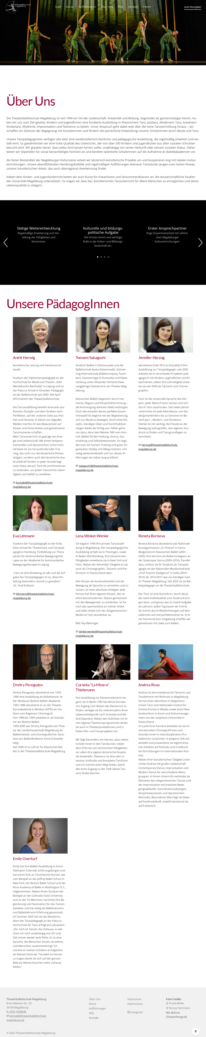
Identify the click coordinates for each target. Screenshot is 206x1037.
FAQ (120, 7)
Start (58, 7)
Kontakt (133, 7)
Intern (147, 7)
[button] (5, 242)
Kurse (69, 7)
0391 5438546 (18, 1011)
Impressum (134, 999)
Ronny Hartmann (179, 1008)
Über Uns (107, 7)
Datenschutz (135, 1004)
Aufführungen (87, 7)
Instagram (136, 1012)
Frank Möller (176, 1003)
